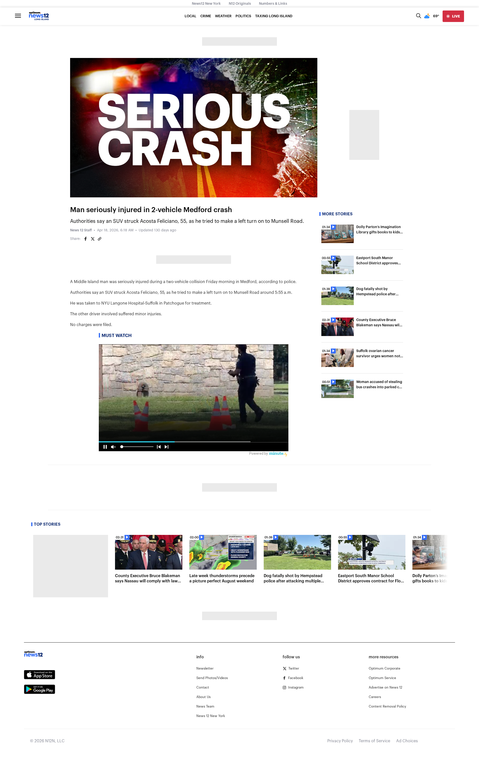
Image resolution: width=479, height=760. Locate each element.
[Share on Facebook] (86, 239)
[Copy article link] (100, 239)
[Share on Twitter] (93, 239)
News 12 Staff (81, 230)
